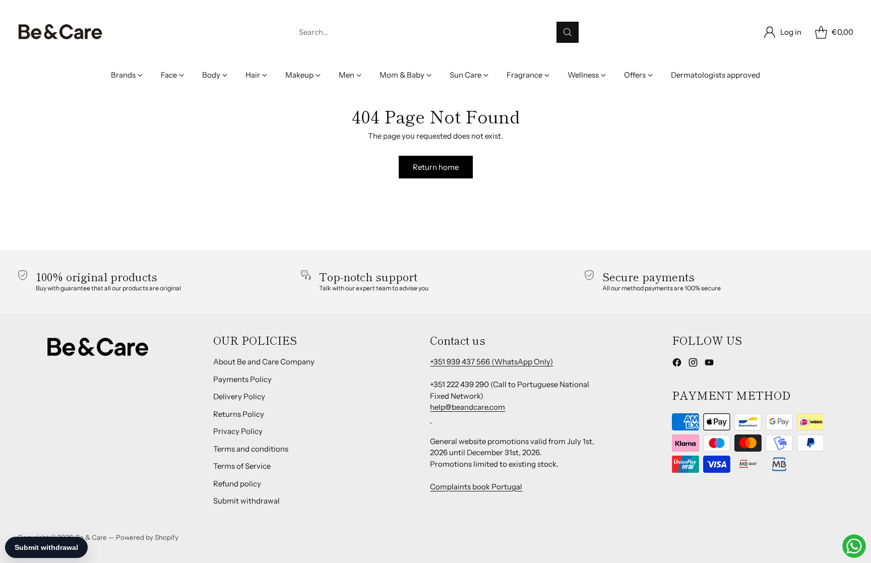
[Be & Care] (60, 32)
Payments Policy (242, 379)
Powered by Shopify (147, 537)
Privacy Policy (238, 431)
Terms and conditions (250, 449)
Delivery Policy (239, 396)
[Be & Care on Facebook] (677, 364)
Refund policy (237, 483)
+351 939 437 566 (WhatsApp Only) (491, 361)
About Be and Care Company (264, 361)
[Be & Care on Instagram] (693, 364)
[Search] (567, 32)
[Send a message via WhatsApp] (854, 546)
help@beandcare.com (467, 407)
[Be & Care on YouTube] (709, 364)
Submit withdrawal (246, 501)
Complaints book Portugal (476, 486)
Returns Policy (238, 414)
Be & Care (91, 537)
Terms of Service (242, 466)
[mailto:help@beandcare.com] (430, 418)
